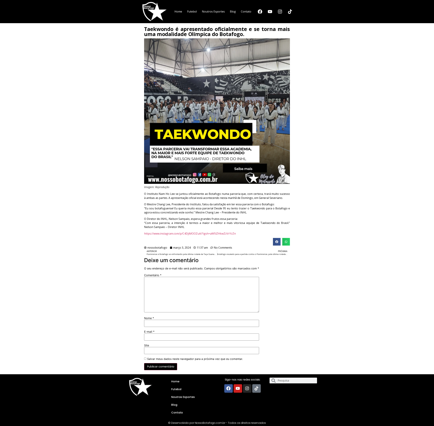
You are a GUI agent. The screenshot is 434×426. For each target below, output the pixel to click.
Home (178, 11)
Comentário (152, 275)
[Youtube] (269, 11)
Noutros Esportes (213, 11)
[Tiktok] (289, 11)
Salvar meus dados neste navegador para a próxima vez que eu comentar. (195, 359)
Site (146, 345)
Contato (246, 11)
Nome (149, 318)
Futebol (192, 11)
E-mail (149, 331)
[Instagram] (279, 11)
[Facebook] (259, 11)
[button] (277, 242)
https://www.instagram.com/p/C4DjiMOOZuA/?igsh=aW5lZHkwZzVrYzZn (190, 233)
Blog (233, 11)
